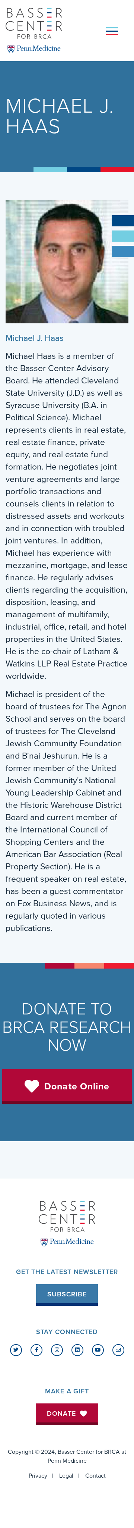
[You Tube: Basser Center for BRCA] (98, 1350)
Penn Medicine (67, 1461)
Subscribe (67, 1294)
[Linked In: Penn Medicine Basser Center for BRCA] (77, 1350)
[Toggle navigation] (112, 30)
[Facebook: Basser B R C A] (36, 1350)
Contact (95, 1476)
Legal (66, 1476)
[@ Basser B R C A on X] (16, 1350)
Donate (61, 1413)
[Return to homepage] (34, 30)
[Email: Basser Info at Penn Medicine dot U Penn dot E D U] (118, 1350)
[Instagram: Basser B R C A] (57, 1350)
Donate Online (76, 1086)
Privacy (38, 1476)
